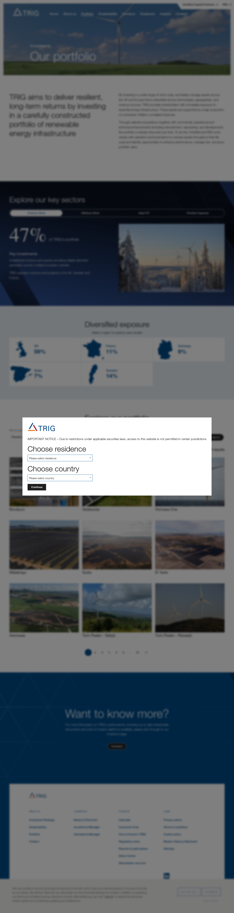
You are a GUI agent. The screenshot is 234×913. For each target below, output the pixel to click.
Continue (36, 487)
